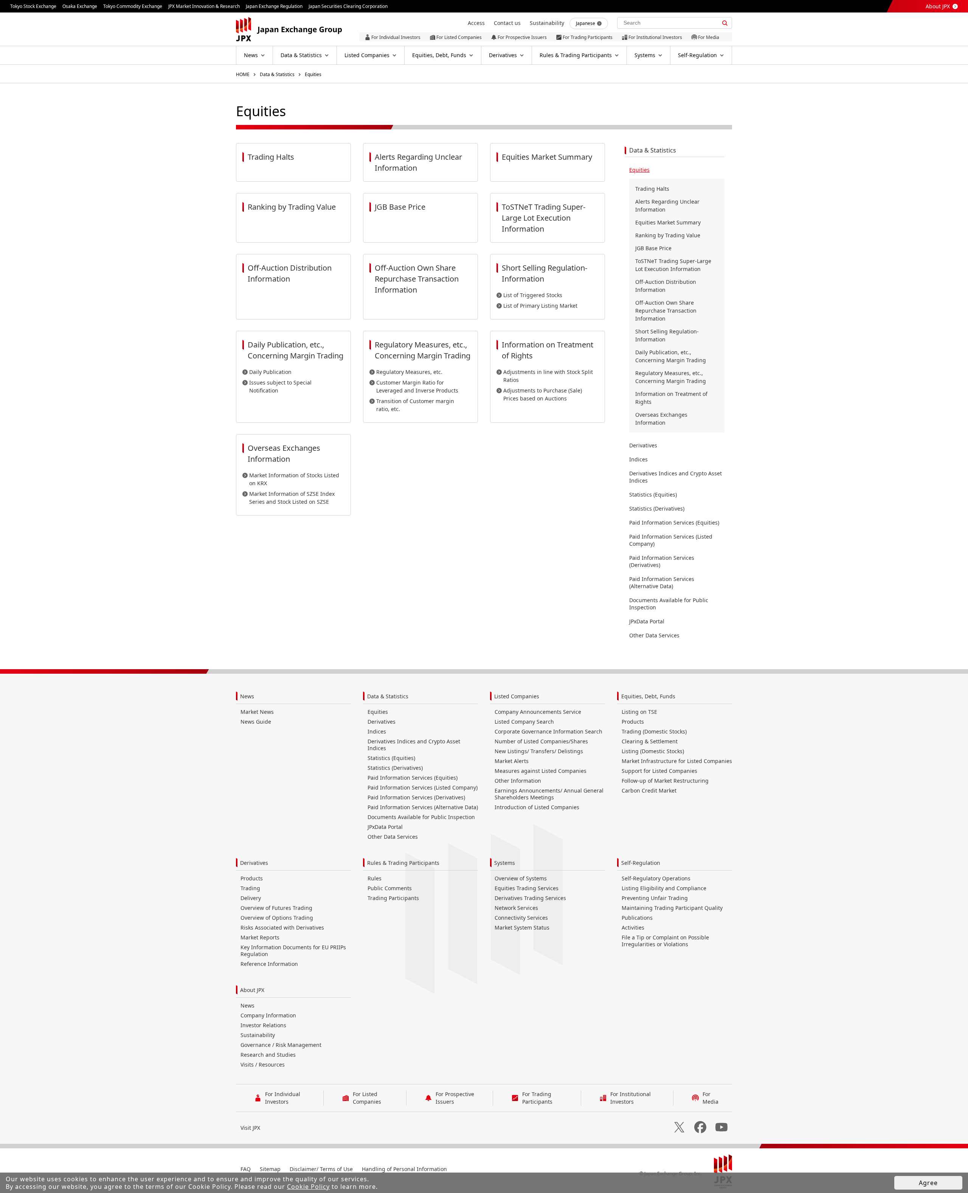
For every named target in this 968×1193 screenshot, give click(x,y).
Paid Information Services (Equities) (674, 522)
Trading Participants (393, 898)
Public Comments (390, 888)
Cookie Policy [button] (308, 1186)
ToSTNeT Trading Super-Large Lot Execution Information (673, 265)
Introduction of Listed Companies (537, 807)
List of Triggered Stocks (532, 295)
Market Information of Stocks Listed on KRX (294, 479)
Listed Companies (516, 696)
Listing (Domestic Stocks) (653, 751)
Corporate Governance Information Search (548, 731)
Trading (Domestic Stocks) (654, 731)
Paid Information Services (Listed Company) (670, 540)
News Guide (255, 721)
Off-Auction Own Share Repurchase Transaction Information (666, 310)
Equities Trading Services (526, 888)
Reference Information (269, 963)
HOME (243, 74)
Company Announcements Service (538, 711)
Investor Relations (263, 1025)
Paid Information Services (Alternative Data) (661, 582)
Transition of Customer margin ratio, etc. (415, 405)
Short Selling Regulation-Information (667, 335)
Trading (250, 888)
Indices (638, 459)
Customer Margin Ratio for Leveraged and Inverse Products (417, 386)
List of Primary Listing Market (540, 305)
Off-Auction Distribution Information (665, 285)
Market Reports (259, 937)
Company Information (268, 1015)
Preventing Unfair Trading (655, 898)
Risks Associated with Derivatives (282, 927)
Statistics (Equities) (653, 494)
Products (633, 721)
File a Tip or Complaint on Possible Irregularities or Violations (665, 941)
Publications (637, 917)
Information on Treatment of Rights (671, 397)
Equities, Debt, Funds (648, 696)
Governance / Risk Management (280, 1044)
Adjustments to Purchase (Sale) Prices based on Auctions (542, 394)
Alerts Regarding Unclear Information (667, 205)
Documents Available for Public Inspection (668, 603)
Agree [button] (928, 1183)
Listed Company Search (524, 721)
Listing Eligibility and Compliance (664, 888)
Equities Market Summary (668, 222)
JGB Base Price (653, 248)
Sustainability (257, 1035)
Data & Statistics (277, 74)
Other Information (518, 780)
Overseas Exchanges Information (661, 418)
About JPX (938, 6)
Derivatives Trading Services (530, 898)
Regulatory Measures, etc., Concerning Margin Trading (670, 377)
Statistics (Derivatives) (656, 508)
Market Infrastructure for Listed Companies (677, 761)
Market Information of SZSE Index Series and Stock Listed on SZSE (292, 497)
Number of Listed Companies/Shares (541, 741)
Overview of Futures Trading (276, 907)
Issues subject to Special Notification (280, 386)
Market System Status (522, 927)
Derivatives (643, 445)
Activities (633, 927)
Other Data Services (654, 635)
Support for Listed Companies (659, 770)
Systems (504, 862)
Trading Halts (652, 188)
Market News (257, 711)
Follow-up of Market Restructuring (665, 780)
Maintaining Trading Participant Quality (672, 907)
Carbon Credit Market (649, 790)
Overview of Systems (521, 878)
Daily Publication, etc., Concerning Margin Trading (670, 356)
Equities (313, 74)
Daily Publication (270, 371)
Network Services (516, 907)
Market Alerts (512, 761)
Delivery (250, 898)
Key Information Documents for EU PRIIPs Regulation (293, 951)
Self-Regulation (640, 862)
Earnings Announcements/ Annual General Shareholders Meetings (549, 794)
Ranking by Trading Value (667, 235)
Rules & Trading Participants (403, 862)
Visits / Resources (262, 1064)
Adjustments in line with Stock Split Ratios (548, 375)
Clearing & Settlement (650, 741)
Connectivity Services (521, 917)
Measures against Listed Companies (540, 770)
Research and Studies (268, 1054)
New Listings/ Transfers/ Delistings (539, 751)
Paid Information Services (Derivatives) (661, 561)
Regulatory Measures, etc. (409, 371)
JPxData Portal (646, 621)
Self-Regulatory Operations (656, 878)
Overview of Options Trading (276, 917)
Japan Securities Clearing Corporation (348, 6)
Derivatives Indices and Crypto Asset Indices (675, 477)
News (247, 696)
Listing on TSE (639, 711)
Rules (375, 878)
